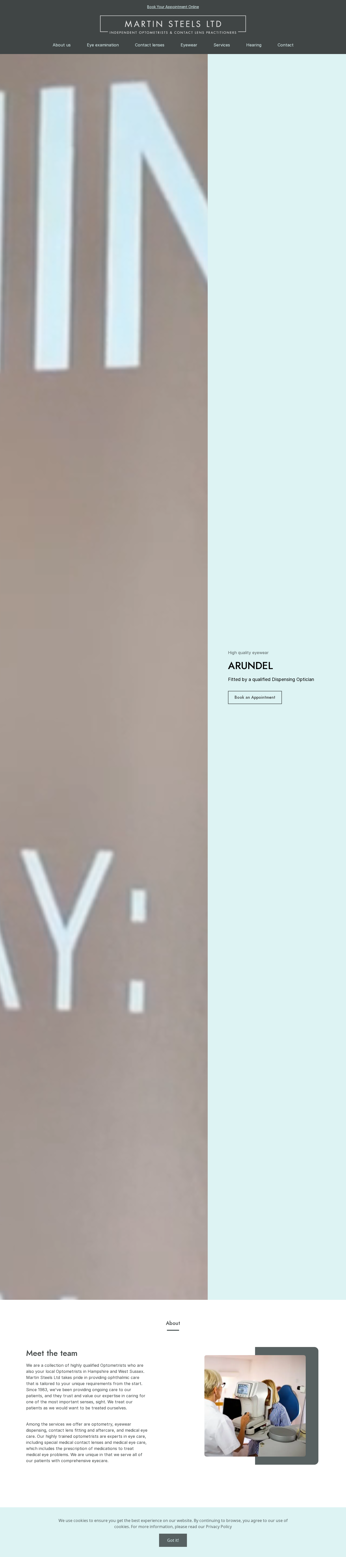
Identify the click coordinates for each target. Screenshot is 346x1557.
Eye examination (103, 44)
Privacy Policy (219, 1526)
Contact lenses (149, 44)
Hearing (253, 44)
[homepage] (173, 24)
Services (222, 44)
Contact (286, 44)
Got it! (173, 1540)
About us (62, 44)
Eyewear (189, 44)
